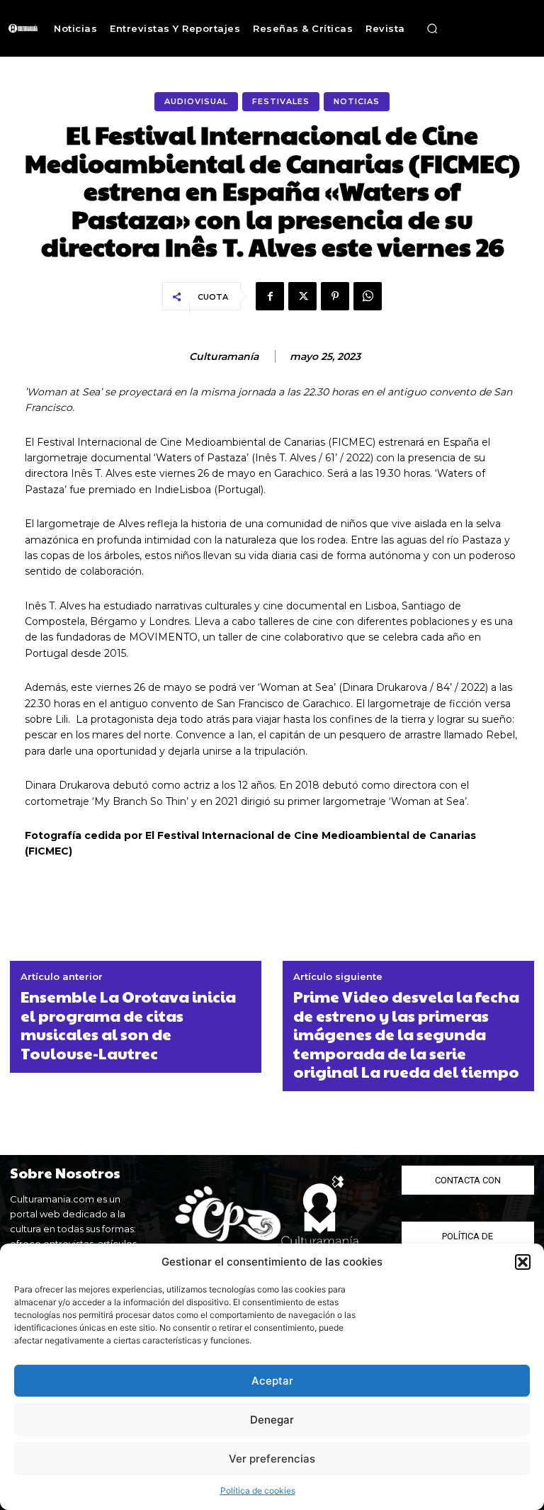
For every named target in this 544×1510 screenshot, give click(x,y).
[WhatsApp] (367, 296)
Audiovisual (196, 101)
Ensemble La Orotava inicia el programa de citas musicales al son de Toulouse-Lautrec (128, 1024)
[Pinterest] (335, 296)
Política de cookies (257, 1490)
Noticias (357, 101)
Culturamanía (224, 357)
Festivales (281, 101)
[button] (523, 1262)
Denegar (272, 1419)
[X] (302, 296)
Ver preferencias (272, 1458)
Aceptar (272, 1380)
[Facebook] (270, 296)
